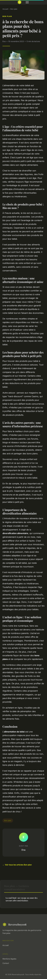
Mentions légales (9, 959)
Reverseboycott (17, 924)
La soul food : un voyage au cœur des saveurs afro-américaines (21, 899)
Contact (6, 963)
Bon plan (13, 9)
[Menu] (27, 2)
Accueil (5, 9)
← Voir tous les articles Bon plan (17, 865)
